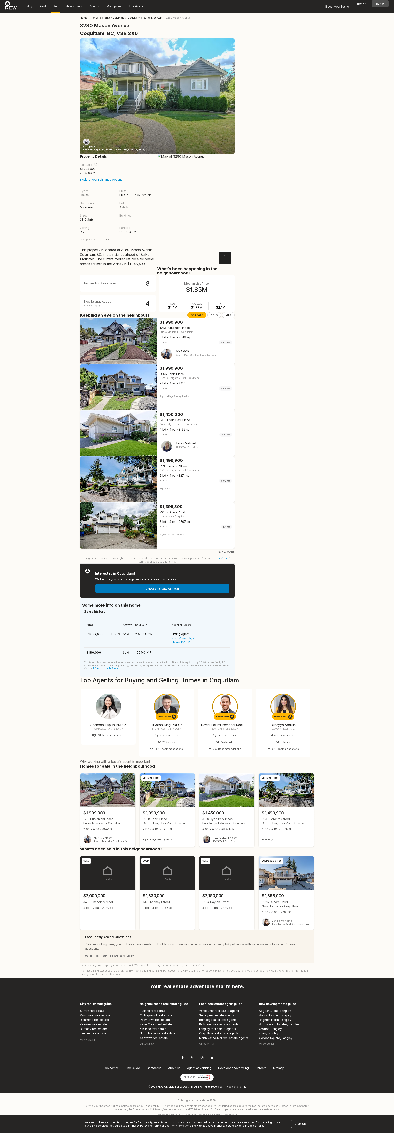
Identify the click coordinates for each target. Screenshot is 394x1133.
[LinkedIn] (211, 1058)
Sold (214, 315)
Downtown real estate (155, 1020)
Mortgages (114, 6)
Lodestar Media (189, 1086)
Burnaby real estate (93, 1029)
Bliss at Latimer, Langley (275, 1015)
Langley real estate (93, 1033)
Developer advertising (233, 1068)
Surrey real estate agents (216, 1015)
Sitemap (278, 1068)
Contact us (154, 1068)
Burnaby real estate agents (217, 1020)
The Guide (136, 6)
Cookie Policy (255, 1125)
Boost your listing (337, 6)
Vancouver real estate (95, 1015)
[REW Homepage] (11, 6)
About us (174, 1068)
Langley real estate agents (217, 1029)
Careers (260, 1068)
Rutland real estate (153, 1011)
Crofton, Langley (270, 1029)
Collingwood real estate (156, 1015)
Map (228, 315)
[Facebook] (182, 1058)
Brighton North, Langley (275, 1020)
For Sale (197, 315)
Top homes (111, 1068)
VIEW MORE (88, 1039)
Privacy (228, 1086)
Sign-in (361, 3)
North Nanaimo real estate (157, 1033)
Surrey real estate (92, 1011)
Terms (242, 1086)
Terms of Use (220, 558)
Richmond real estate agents (218, 1024)
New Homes (74, 6)
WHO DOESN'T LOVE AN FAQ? (109, 956)
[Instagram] (202, 1058)
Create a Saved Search (162, 588)
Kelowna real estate (93, 1024)
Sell (55, 6)
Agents (94, 6)
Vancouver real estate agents (219, 1011)
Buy (29, 6)
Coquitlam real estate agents (219, 1033)
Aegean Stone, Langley (275, 1011)
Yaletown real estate (154, 1038)
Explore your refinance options (101, 179)
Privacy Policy (139, 1125)
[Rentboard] (204, 1077)
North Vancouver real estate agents (223, 1038)
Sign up (380, 3)
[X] (192, 1058)
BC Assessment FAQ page (106, 668)
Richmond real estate (94, 1020)
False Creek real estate (156, 1024)
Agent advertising (199, 1068)
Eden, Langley (268, 1033)
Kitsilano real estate (153, 1029)
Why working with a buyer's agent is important (115, 761)
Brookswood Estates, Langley (279, 1024)
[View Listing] (107, 810)
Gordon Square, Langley (275, 1038)
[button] (95, 164)
